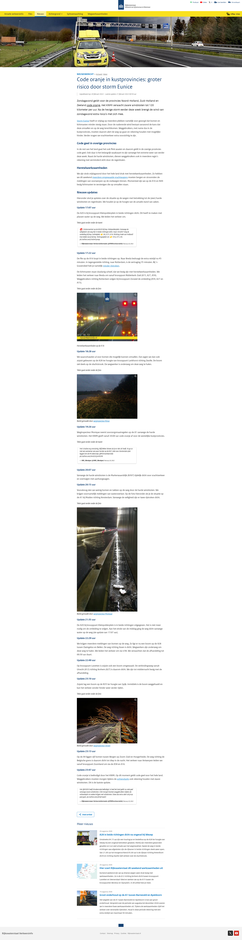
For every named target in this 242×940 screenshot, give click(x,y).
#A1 (110, 451)
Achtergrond (54, 14)
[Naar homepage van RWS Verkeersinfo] (134, 5)
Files (30, 14)
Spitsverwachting (75, 14)
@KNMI (86, 789)
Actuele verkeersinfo (13, 14)
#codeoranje (97, 789)
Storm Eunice (83, 120)
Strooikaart (236, 2)
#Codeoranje (94, 453)
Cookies (123, 933)
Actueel (99, 74)
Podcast (196, 2)
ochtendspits (123, 779)
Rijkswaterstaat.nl (134, 933)
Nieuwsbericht (85, 74)
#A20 (100, 229)
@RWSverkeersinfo (106, 453)
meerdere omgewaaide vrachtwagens (110, 177)
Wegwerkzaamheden (98, 14)
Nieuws (40, 14)
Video (205, 2)
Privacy (116, 933)
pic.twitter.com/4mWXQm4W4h (91, 456)
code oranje (93, 105)
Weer (105, 74)
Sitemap (110, 933)
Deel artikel (87, 814)
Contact (103, 933)
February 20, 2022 (128, 244)
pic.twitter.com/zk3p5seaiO (96, 797)
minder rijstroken (111, 265)
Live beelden (221, 2)
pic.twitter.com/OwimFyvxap (90, 239)
